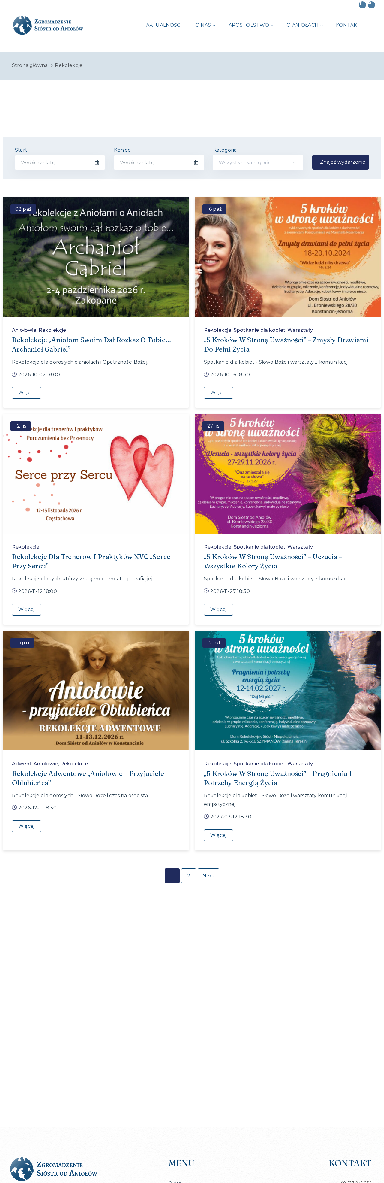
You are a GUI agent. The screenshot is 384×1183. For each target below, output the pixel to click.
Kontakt (348, 25)
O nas (203, 25)
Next (208, 876)
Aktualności (164, 25)
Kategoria (225, 150)
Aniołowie (24, 330)
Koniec (122, 150)
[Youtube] (371, 4)
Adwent (22, 764)
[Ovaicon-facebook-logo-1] (362, 4)
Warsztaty (300, 330)
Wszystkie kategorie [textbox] (245, 162)
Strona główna (30, 65)
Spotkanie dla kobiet (259, 330)
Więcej (26, 392)
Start (21, 150)
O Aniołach (302, 25)
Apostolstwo (249, 25)
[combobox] (258, 162)
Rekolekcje (52, 330)
